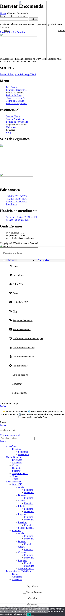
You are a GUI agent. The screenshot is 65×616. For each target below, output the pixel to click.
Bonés (15, 574)
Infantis (21, 506)
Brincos (22, 495)
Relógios (16, 449)
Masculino (29, 492)
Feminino (28, 489)
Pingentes (22, 514)
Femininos (23, 451)
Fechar (3, 406)
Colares (15, 465)
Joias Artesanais (13, 481)
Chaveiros (17, 462)
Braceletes (17, 460)
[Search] (61, 253)
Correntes (22, 552)
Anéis (21, 487)
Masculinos (23, 454)
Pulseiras (16, 470)
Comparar (16, 383)
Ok (29, 614)
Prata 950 (16, 530)
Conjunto (16, 468)
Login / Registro (20, 393)
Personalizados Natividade (18, 571)
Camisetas (17, 576)
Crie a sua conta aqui (10, 435)
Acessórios (11, 446)
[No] (32, 615)
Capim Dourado (13, 457)
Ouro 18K (17, 484)
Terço (15, 476)
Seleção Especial (20, 473)
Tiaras (15, 479)
